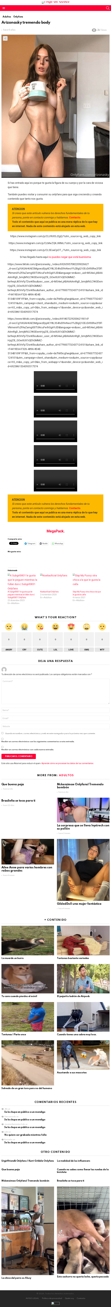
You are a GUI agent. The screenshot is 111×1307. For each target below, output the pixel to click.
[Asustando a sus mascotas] (83, 1055)
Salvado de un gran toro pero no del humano (26, 1088)
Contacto (74, 217)
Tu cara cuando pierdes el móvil (19, 996)
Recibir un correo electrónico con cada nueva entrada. (27, 750)
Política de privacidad (52, 1298)
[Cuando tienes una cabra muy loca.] (83, 1016)
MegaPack (55, 531)
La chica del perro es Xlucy (16, 1278)
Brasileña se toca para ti (18, 800)
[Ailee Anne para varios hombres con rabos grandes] (27, 851)
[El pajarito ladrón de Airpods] (83, 978)
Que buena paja (12, 784)
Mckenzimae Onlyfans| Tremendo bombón (25, 1181)
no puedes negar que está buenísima (69, 256)
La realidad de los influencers (73, 1161)
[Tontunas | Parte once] (27, 1016)
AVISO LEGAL (32, 1298)
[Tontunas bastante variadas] (83, 940)
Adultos (66, 775)
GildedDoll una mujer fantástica (79, 904)
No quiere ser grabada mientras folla (25, 1135)
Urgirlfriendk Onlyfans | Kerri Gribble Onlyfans (27, 1161)
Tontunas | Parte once (13, 1034)
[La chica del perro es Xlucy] (27, 1231)
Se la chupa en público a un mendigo (24, 1112)
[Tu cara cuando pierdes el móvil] (27, 978)
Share (5, 38)
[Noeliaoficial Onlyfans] (55, 581)
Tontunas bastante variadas (73, 958)
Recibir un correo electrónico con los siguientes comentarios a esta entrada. (37, 742)
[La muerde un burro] (27, 940)
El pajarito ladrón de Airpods (73, 996)
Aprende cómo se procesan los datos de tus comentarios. (67, 763)
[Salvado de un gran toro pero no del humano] (27, 1063)
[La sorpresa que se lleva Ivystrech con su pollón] (83, 810)
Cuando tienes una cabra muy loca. (77, 1034)
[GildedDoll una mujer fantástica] (83, 870)
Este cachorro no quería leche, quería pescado (83, 1277)
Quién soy (69, 1298)
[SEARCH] (108, 8)
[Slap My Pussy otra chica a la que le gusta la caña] (87, 581)
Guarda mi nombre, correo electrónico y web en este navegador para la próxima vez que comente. (50, 733)
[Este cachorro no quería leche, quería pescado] (83, 1230)
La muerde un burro (12, 958)
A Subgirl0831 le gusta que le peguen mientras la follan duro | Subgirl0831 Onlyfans (21, 595)
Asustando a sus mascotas (72, 1072)
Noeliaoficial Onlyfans (49, 592)
